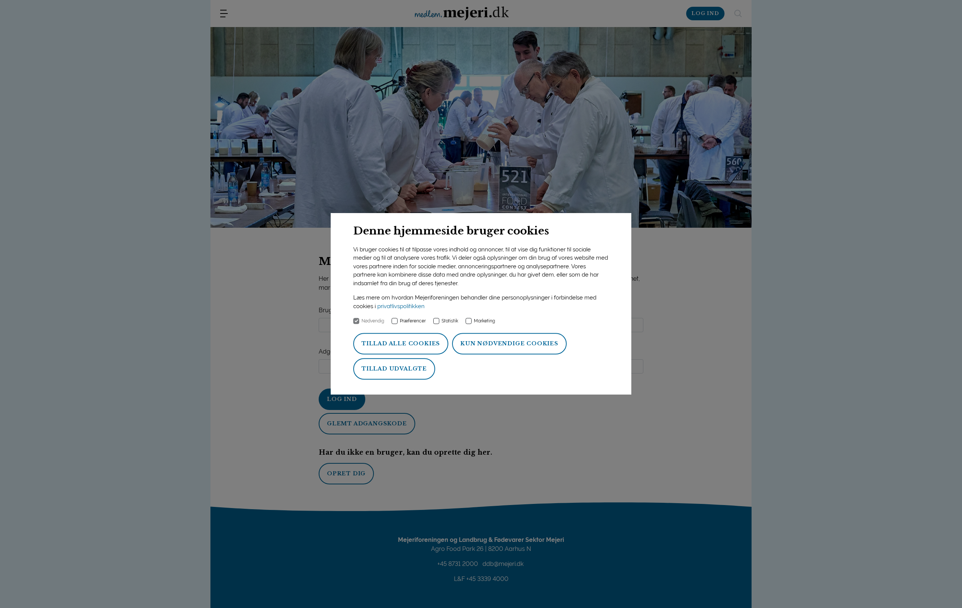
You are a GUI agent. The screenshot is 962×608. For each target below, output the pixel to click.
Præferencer (413, 321)
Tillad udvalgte (394, 369)
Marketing (484, 321)
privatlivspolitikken (401, 306)
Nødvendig (373, 321)
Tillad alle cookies (401, 343)
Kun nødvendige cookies (509, 343)
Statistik (450, 321)
